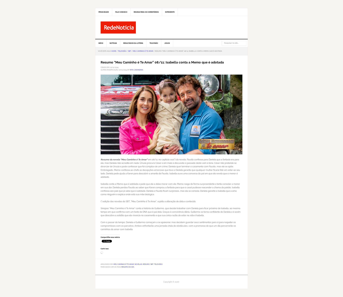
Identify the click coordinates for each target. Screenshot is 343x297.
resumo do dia (127, 267)
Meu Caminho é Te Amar (123, 264)
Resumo (146, 264)
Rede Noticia (171, 27)
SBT (151, 264)
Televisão (158, 264)
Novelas (138, 264)
